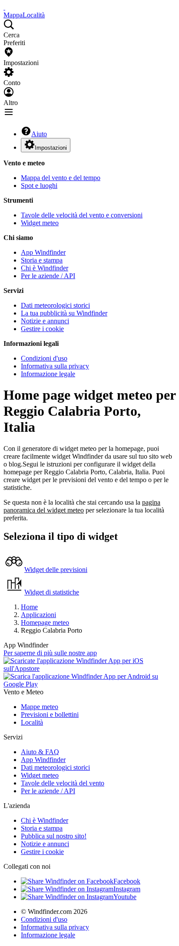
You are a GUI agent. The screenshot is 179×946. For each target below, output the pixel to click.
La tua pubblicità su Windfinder (64, 313)
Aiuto (39, 134)
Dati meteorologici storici (55, 305)
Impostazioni (51, 148)
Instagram (126, 889)
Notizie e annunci (45, 321)
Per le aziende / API (48, 275)
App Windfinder (43, 252)
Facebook (126, 881)
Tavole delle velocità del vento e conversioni (82, 215)
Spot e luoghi (39, 185)
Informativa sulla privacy (55, 366)
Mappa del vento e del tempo (60, 177)
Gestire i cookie (42, 328)
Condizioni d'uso (44, 358)
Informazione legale (48, 374)
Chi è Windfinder (44, 268)
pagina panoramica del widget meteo (81, 506)
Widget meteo (40, 223)
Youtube (124, 896)
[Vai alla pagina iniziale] (4, 7)
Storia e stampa (42, 260)
